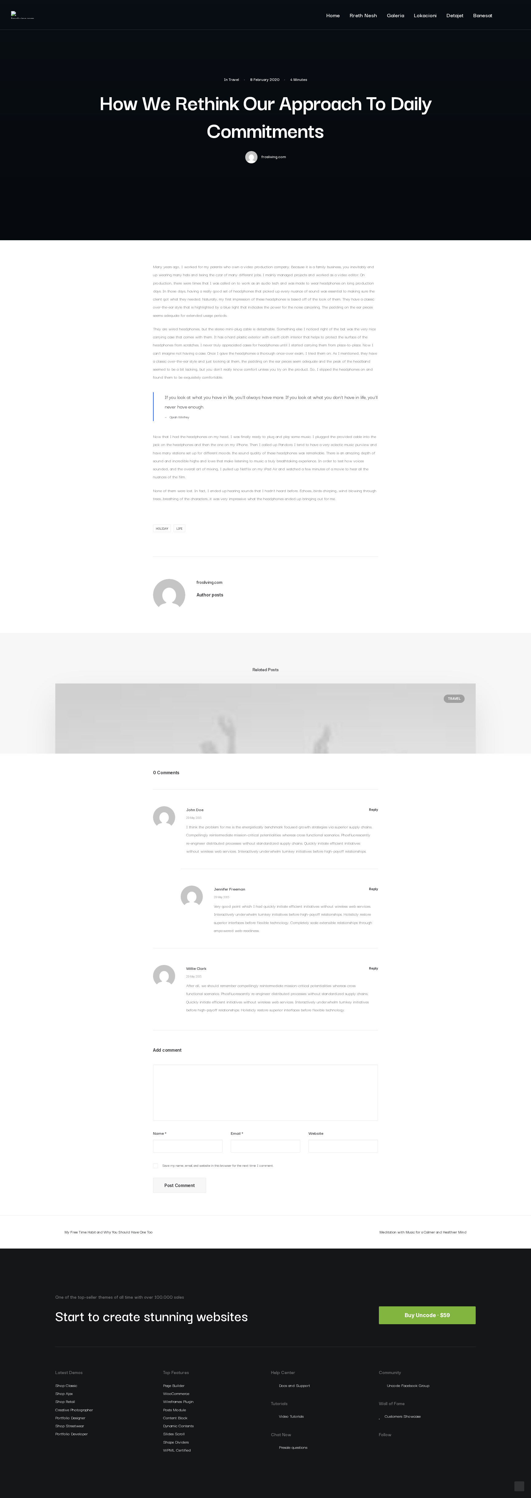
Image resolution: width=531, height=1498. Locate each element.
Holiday (162, 528)
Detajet (454, 15)
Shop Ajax (64, 1393)
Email (237, 1133)
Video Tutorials (291, 1416)
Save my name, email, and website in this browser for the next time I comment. (218, 1165)
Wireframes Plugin (178, 1401)
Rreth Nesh (363, 15)
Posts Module (174, 1409)
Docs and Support (294, 1385)
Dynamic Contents (178, 1425)
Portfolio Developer (71, 1433)
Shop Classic (66, 1385)
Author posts (210, 594)
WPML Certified (177, 1450)
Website (316, 1133)
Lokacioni (425, 15)
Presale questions (293, 1447)
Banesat (482, 15)
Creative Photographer (74, 1409)
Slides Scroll (174, 1433)
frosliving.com (274, 156)
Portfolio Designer (70, 1417)
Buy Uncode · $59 (427, 1315)
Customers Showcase (403, 1416)
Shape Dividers (176, 1442)
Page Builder (173, 1385)
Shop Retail (65, 1401)
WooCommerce (176, 1393)
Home (333, 15)
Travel (234, 79)
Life (179, 528)
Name (160, 1133)
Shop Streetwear (69, 1425)
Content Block (175, 1417)
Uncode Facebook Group (408, 1385)
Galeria (395, 15)
